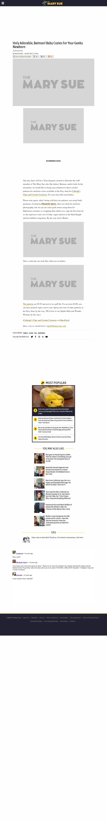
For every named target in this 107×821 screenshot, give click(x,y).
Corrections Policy (36, 621)
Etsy (35, 333)
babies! (25, 333)
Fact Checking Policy (51, 621)
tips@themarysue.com (56, 326)
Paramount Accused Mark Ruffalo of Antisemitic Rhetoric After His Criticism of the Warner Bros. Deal (59, 506)
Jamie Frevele (19, 54)
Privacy (42, 618)
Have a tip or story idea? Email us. (44, 537)
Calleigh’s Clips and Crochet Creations (40, 320)
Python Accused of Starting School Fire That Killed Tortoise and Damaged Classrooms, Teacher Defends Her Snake (55, 411)
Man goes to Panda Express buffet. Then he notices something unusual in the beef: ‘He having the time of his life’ (58, 457)
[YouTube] (46, 338)
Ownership (63, 621)
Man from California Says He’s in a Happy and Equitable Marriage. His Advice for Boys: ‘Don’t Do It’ (58, 482)
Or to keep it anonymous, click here (70, 537)
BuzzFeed (64, 320)
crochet (31, 333)
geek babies (41, 333)
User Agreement (75, 618)
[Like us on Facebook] (35, 338)
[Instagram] (39, 338)
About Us (26, 618)
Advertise (34, 618)
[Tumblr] (42, 338)
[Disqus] (53, 576)
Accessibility (64, 618)
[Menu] (3, 3)
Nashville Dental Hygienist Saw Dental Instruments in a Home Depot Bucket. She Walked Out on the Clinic (58, 470)
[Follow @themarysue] (32, 338)
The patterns (28, 304)
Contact (72, 621)
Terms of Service (52, 618)
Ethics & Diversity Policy (91, 618)
